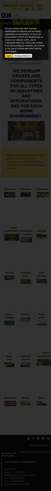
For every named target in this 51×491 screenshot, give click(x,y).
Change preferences (22, 56)
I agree (9, 56)
